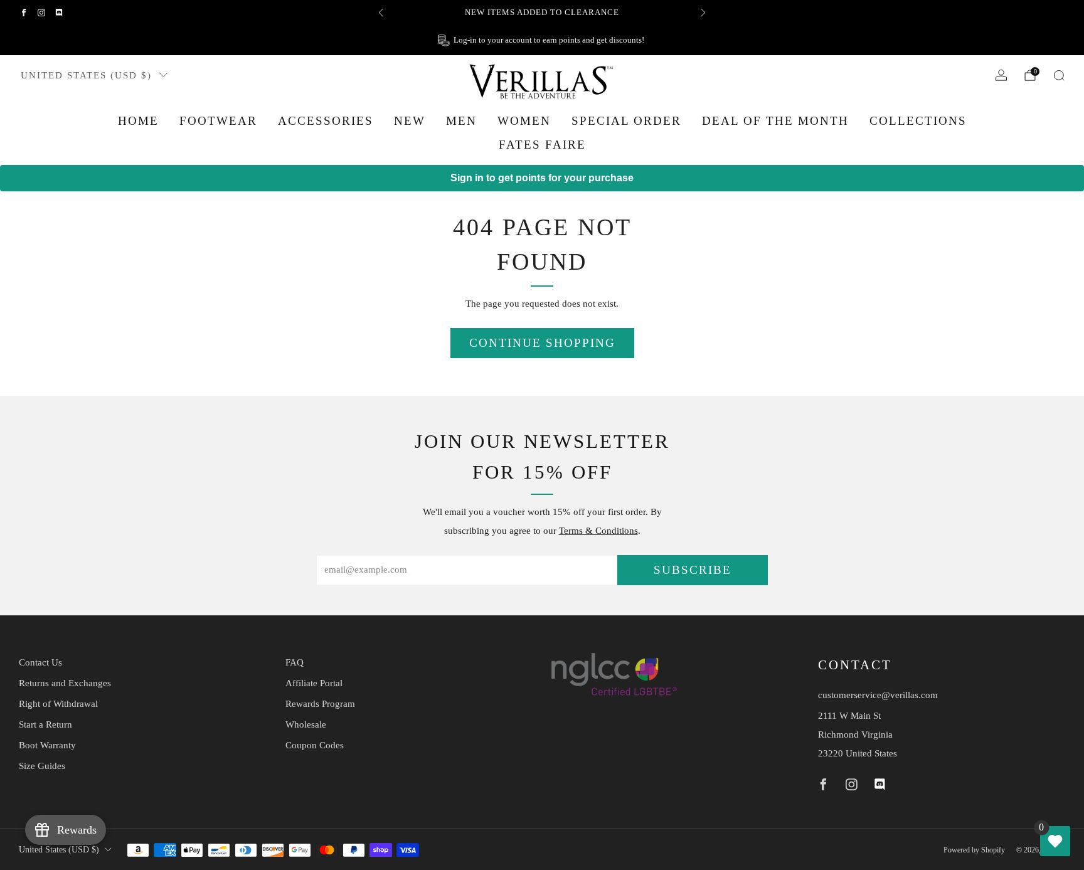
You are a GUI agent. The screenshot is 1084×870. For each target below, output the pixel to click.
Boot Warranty (47, 745)
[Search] (1059, 75)
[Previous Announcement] (381, 12)
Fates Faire (542, 144)
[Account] (1001, 75)
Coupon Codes (314, 745)
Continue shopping (542, 342)
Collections (918, 120)
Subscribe (692, 569)
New (409, 120)
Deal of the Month (775, 120)
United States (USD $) (86, 75)
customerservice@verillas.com (878, 695)
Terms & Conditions (598, 531)
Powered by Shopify (974, 850)
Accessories (325, 120)
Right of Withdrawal (58, 704)
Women (524, 120)
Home (138, 120)
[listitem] (542, 12)
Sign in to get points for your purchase (542, 177)
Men (461, 120)
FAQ (294, 662)
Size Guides (42, 766)
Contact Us (40, 662)
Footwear (218, 120)
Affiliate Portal (314, 683)
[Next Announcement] (703, 12)
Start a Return (45, 724)
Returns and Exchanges (65, 683)
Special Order (626, 120)
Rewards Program (320, 704)
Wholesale (305, 724)
